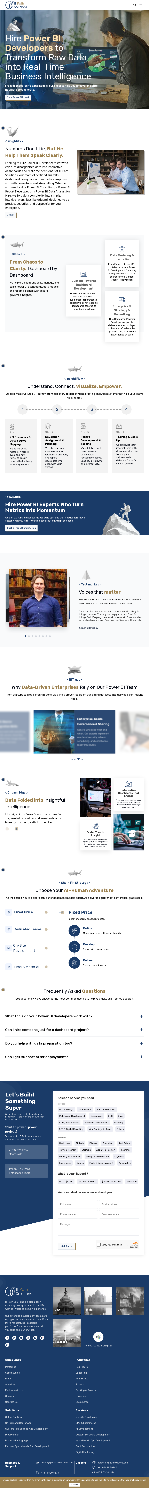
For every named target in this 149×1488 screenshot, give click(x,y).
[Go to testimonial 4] (36, 636)
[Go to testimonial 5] (39, 636)
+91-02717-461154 (19, 1169)
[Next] (15, 828)
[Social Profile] (35, 1338)
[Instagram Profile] (14, 1338)
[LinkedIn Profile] (7, 1345)
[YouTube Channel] (21, 1338)
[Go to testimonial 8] (50, 636)
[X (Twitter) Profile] (28, 1338)
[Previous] (8, 828)
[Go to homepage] (26, 1291)
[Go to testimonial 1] (25, 636)
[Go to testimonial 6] (43, 636)
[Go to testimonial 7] (46, 636)
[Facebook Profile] (7, 1338)
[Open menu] (141, 5)
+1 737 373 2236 (18, 1150)
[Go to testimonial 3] (32, 636)
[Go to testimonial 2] (29, 636)
